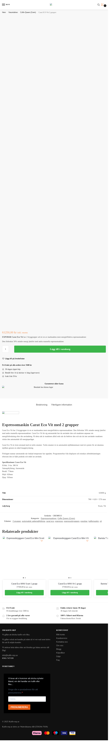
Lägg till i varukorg (60, 349)
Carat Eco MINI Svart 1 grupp (24, 584)
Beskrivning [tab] (41, 405)
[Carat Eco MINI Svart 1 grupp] (24, 558)
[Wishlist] (42, 541)
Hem (4, 12)
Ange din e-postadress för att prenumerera (23, 691)
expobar (83, 521)
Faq (58, 660)
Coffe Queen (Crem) (28, 12)
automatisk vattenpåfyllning (33, 521)
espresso (59, 521)
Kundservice (61, 638)
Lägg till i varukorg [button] (24, 593)
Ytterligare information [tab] (61, 405)
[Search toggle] (98, 4)
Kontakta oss (62, 642)
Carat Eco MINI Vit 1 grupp (70, 584)
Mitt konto (60, 634)
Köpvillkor (60, 653)
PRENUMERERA (19, 707)
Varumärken (13, 12)
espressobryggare (71, 521)
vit (101, 521)
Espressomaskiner (48, 518)
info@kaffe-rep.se (10, 655)
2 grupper (17, 521)
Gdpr (58, 656)
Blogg (58, 649)
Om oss (59, 645)
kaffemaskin (94, 521)
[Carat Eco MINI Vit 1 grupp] (69, 558)
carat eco (50, 521)
